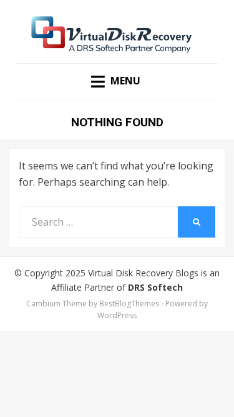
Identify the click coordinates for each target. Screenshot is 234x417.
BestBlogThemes (129, 303)
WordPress (117, 315)
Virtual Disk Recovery (130, 273)
